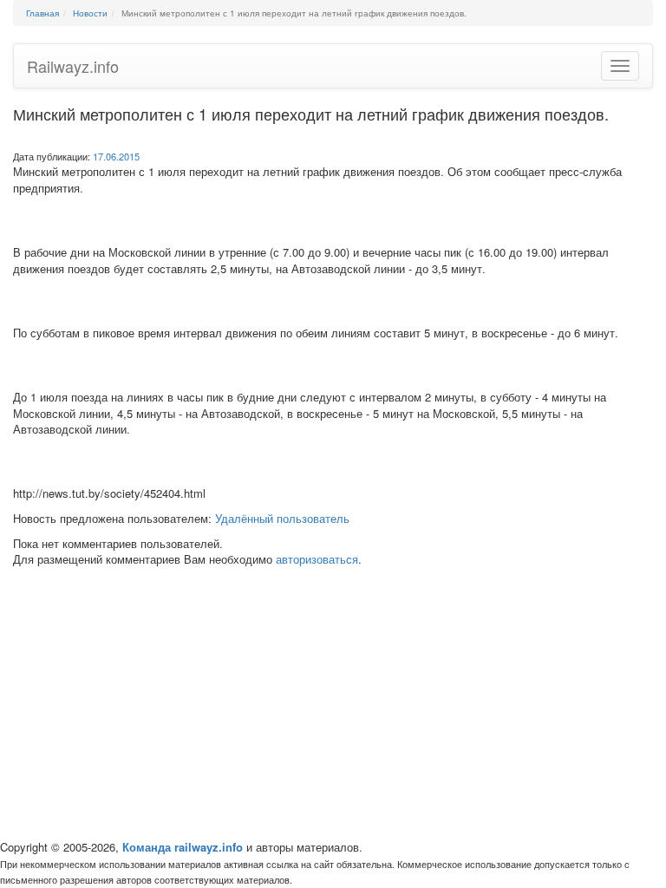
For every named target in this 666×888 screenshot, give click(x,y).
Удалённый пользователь (282, 518)
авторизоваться (317, 559)
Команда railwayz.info (182, 847)
